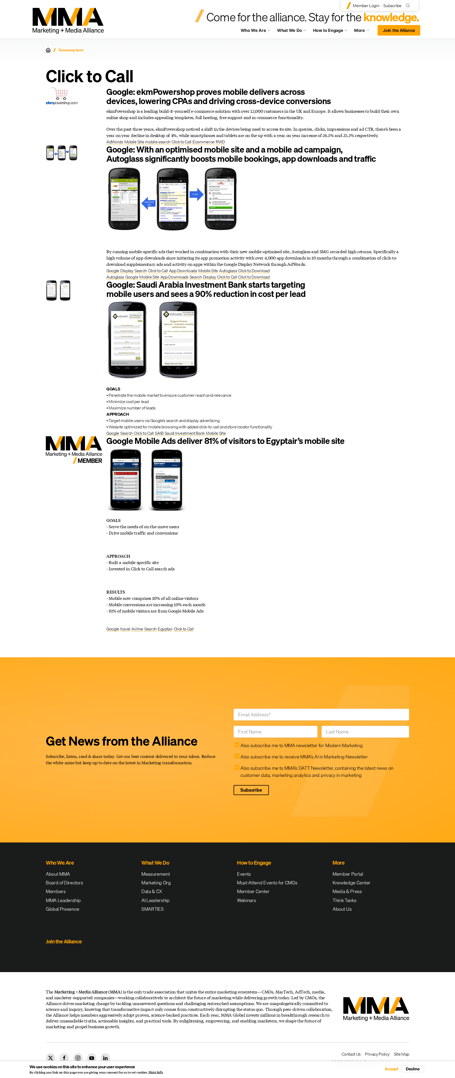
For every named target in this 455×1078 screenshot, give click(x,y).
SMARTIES (152, 909)
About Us (342, 909)
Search (141, 270)
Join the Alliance (399, 30)
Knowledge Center (351, 882)
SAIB (159, 433)
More (364, 32)
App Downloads (183, 270)
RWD (220, 141)
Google (112, 270)
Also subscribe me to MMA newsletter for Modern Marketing (301, 745)
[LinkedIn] (105, 1058)
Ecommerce (203, 141)
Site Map (401, 1054)
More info (156, 1072)
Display (126, 270)
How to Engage (328, 30)
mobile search (157, 141)
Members (56, 891)
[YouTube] (91, 1058)
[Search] (409, 5)
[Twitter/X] (50, 1058)
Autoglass (228, 270)
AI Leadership (155, 900)
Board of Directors (64, 882)
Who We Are (253, 30)
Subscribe (392, 5)
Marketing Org (156, 882)
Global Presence (62, 909)
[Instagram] (78, 1058)
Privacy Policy (377, 1054)
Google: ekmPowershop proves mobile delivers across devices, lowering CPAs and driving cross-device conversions (218, 96)
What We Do (289, 30)
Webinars (246, 900)
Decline (413, 1068)
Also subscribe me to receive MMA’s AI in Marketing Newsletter (304, 757)
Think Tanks (344, 900)
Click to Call (181, 141)
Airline (137, 628)
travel (125, 628)
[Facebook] (64, 1058)
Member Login (366, 5)
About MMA (58, 874)
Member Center (253, 891)
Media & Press (347, 891)
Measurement (155, 874)
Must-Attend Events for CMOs (267, 882)
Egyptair (165, 628)
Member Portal (348, 874)
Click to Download (254, 270)
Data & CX (151, 891)
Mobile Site (134, 141)
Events (244, 874)
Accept (391, 1069)
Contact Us (351, 1054)
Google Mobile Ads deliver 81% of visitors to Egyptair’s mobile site (225, 441)
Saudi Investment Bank (185, 433)
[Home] (48, 50)
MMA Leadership (63, 900)
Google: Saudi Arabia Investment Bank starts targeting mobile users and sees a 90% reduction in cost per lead (205, 289)
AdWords (114, 141)
